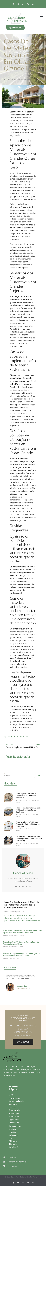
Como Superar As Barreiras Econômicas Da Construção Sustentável (26, 795)
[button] (41, 16)
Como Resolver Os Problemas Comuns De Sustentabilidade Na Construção (28, 824)
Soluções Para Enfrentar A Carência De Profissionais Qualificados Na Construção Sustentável (21, 905)
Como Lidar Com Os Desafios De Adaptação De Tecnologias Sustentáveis (21, 943)
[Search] (39, 775)
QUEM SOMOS (23, 1042)
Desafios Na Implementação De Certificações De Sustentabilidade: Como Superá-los (21, 954)
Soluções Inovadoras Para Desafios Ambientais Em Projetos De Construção (28, 810)
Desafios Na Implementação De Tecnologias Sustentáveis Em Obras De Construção (29, 838)
